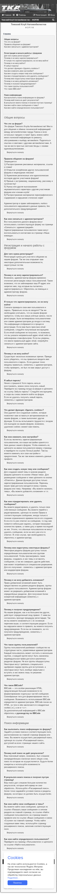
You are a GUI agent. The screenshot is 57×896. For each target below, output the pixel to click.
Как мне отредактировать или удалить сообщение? (26, 76)
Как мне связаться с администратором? (21, 47)
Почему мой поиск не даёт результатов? (21, 100)
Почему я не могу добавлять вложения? (21, 81)
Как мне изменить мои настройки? (19, 71)
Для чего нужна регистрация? (17, 56)
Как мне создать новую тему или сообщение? (23, 73)
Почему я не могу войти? (15, 63)
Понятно (17, 883)
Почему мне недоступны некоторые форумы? (24, 79)
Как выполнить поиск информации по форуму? (24, 98)
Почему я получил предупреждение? (20, 84)
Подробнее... (13, 878)
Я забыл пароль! (11, 66)
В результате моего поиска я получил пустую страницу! (28, 103)
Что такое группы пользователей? (19, 86)
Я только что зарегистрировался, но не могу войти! (26, 61)
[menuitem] (6, 15)
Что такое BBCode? (12, 89)
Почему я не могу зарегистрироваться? (21, 58)
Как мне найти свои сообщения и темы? (21, 105)
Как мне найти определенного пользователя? (24, 108)
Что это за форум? (12, 42)
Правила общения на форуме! (17, 44)
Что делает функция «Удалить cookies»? (22, 68)
